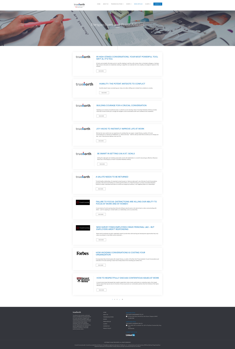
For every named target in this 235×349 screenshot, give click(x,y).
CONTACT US (158, 4)
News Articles (138, 4)
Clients (147, 4)
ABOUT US (105, 314)
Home (98, 4)
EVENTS (105, 319)
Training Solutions (116, 4)
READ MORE (101, 71)
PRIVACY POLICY (107, 328)
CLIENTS (105, 323)
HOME (104, 312)
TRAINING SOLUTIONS (108, 317)
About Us (105, 4)
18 (122, 299)
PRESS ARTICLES (107, 321)
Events (128, 4)
